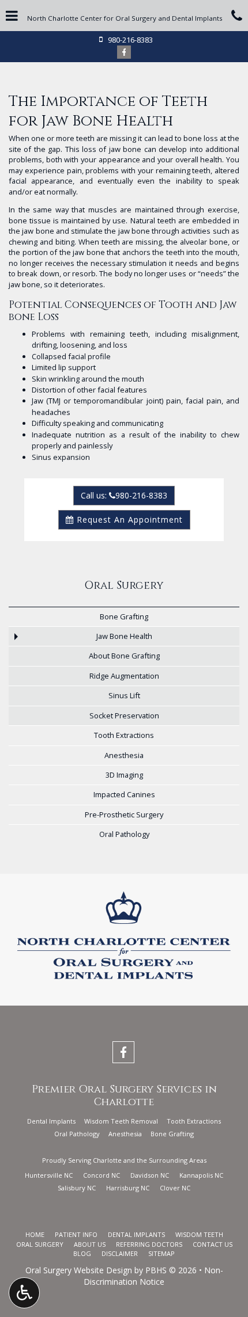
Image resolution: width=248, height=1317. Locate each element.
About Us (90, 1244)
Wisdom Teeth (199, 1234)
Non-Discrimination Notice (153, 1276)
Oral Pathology (124, 834)
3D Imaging (124, 775)
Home (34, 1234)
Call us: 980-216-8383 (124, 495)
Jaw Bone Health (124, 636)
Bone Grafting (124, 616)
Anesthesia (124, 755)
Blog (82, 1253)
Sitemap (161, 1253)
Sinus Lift (124, 695)
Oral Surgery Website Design (78, 1270)
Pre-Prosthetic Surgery (124, 814)
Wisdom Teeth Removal (121, 1121)
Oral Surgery (124, 585)
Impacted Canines (124, 794)
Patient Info (76, 1234)
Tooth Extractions (124, 735)
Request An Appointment (128, 519)
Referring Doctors (149, 1244)
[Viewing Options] (24, 1292)
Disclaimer (120, 1253)
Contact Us (212, 1244)
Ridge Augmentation (124, 676)
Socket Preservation (124, 715)
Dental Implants (51, 1121)
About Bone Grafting (124, 655)
